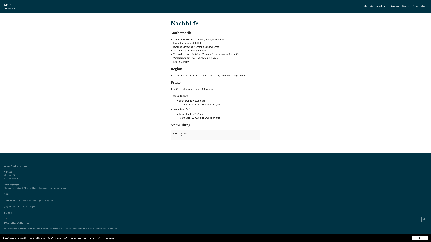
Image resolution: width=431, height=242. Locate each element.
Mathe (8, 5)
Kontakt (405, 6)
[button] (114, 238)
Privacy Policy (419, 6)
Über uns (394, 6)
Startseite (368, 6)
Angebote (380, 6)
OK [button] (420, 238)
